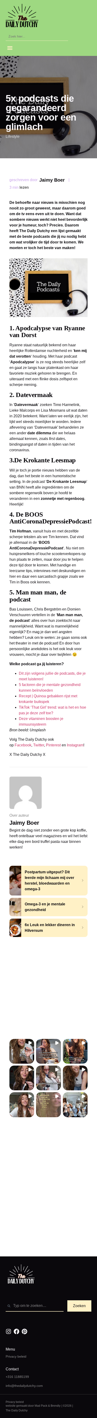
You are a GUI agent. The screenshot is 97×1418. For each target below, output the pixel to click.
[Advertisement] (48, 988)
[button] (10, 48)
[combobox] (35, 1306)
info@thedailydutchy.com (24, 1386)
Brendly (56, 1405)
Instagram (75, 745)
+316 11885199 (17, 1377)
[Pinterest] (24, 1331)
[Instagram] (8, 1331)
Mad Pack (41, 1405)
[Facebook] (16, 1331)
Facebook (23, 745)
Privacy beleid (16, 1356)
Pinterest (54, 745)
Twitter (38, 745)
